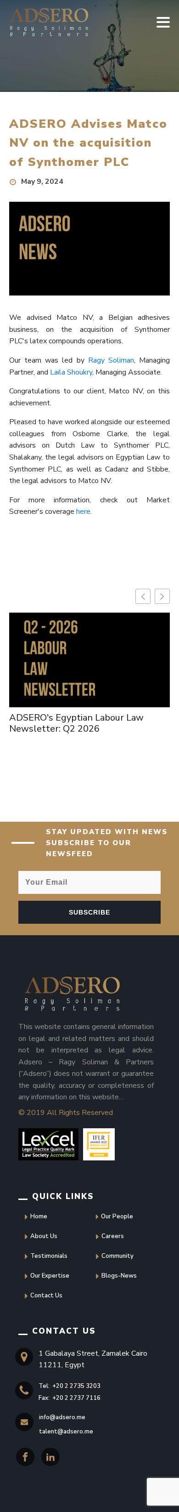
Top (17, 1495)
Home (38, 1216)
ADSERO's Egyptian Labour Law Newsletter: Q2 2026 (76, 723)
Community (117, 1256)
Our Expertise (49, 1276)
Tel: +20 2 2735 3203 (70, 1386)
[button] (162, 596)
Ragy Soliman (111, 360)
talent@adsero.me (66, 1431)
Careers (112, 1236)
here (83, 511)
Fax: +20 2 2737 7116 (70, 1398)
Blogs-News (119, 1276)
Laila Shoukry (71, 372)
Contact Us (46, 1295)
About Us (43, 1236)
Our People (117, 1216)
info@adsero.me (62, 1417)
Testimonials (48, 1256)
